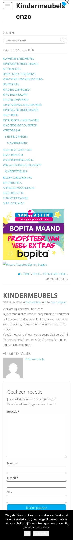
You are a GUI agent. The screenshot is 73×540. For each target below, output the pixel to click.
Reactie (13, 411)
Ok (27, 533)
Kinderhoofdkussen (18, 160)
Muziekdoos (12, 69)
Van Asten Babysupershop (22, 165)
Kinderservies (17, 143)
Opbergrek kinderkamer (20, 64)
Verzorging (11, 130)
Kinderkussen (13, 193)
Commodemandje (15, 198)
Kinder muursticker (17, 150)
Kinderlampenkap (15, 100)
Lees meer (41, 533)
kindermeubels (32, 302)
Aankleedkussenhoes (19, 188)
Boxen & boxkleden (17, 178)
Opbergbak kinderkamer (21, 120)
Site (9, 492)
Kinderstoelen (16, 171)
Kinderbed (10, 115)
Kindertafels (12, 183)
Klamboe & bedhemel (18, 58)
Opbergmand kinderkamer (22, 105)
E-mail (12, 478)
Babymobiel (11, 84)
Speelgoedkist (13, 203)
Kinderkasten (13, 155)
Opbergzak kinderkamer (20, 110)
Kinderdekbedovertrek (20, 125)
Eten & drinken (16, 136)
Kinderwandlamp (15, 94)
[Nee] (68, 525)
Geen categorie (58, 302)
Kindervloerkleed (16, 89)
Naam (12, 463)
